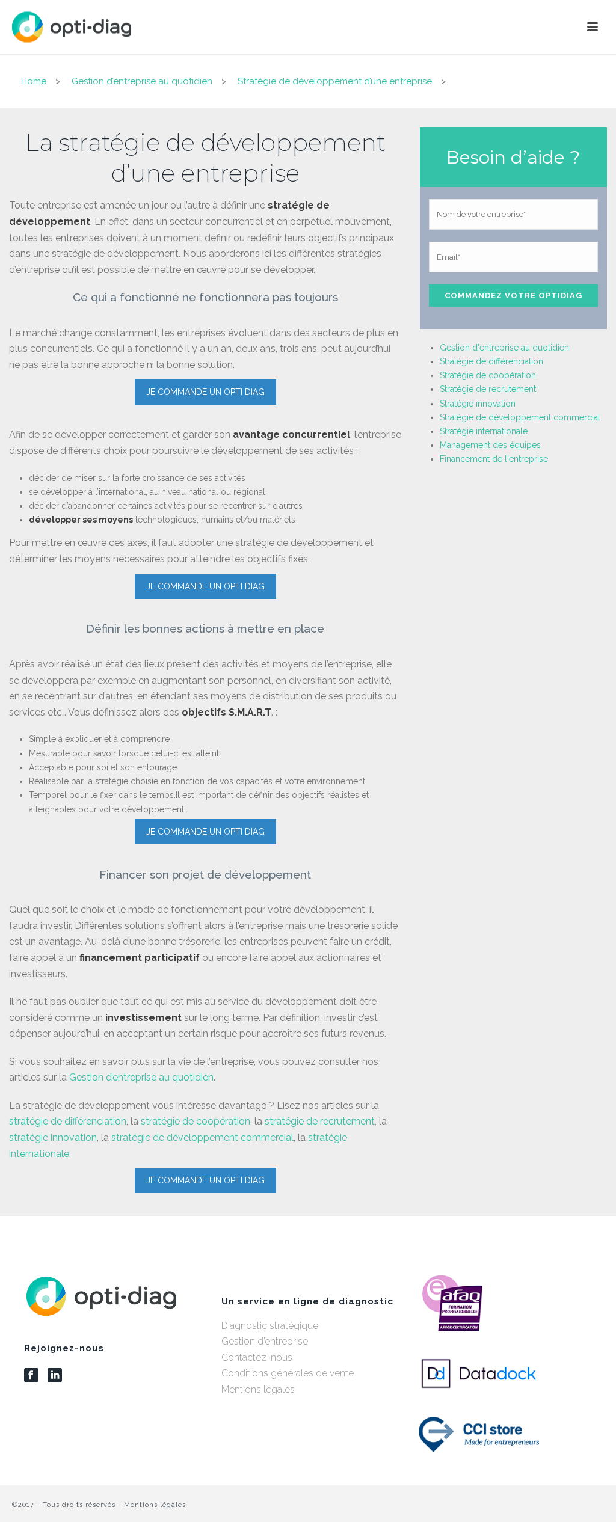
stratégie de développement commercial (202, 1137)
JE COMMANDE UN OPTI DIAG (205, 392)
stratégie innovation (53, 1137)
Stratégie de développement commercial (520, 417)
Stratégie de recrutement (488, 389)
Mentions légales (258, 1389)
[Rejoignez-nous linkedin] (55, 1376)
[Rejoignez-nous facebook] (31, 1376)
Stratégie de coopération (488, 375)
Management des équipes (490, 445)
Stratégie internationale (484, 431)
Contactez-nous (256, 1357)
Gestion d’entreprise (264, 1341)
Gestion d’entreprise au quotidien (141, 1077)
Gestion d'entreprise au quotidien (504, 347)
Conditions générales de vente (287, 1373)
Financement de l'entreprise (494, 459)
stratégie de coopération (195, 1121)
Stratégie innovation (478, 403)
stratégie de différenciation (67, 1121)
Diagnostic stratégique (269, 1325)
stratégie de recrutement (320, 1121)
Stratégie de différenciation (491, 361)
